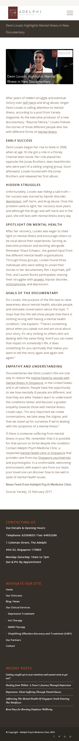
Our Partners (13, 640)
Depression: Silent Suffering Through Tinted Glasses (33, 692)
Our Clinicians (14, 595)
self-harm (29, 103)
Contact (10, 645)
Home (9, 589)
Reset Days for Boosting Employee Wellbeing (29, 709)
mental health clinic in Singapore (42, 453)
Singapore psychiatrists (54, 458)
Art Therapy (15, 620)
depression (13, 201)
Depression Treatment (21, 613)
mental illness (47, 132)
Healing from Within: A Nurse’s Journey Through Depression (38, 685)
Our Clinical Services (18, 607)
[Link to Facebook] (54, 736)
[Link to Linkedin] (65, 736)
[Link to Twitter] (59, 736)
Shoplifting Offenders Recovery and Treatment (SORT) (40, 633)
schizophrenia (15, 284)
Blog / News (13, 601)
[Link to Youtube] (70, 736)
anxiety (39, 279)
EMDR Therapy (16, 627)
